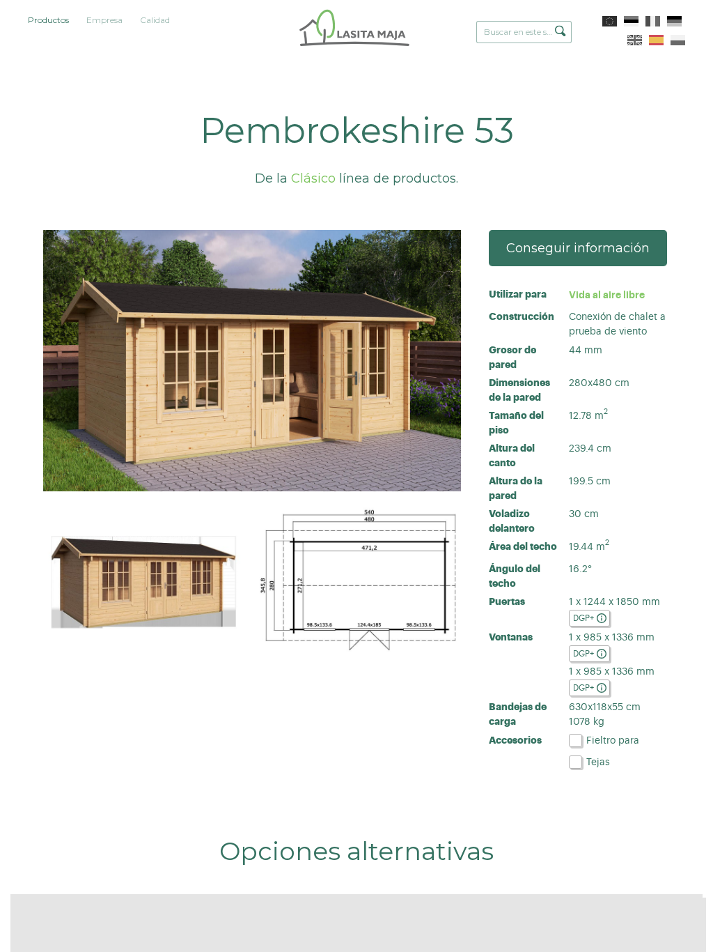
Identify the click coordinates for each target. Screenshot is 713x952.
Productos (48, 20)
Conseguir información (578, 248)
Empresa (104, 20)
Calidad (155, 20)
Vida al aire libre (607, 295)
